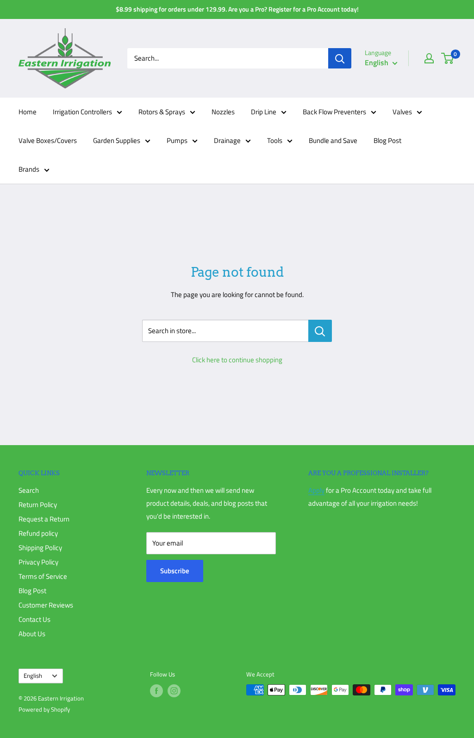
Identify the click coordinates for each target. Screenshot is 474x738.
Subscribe (174, 570)
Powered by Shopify (44, 709)
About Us (32, 633)
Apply (316, 490)
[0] (448, 58)
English (33, 675)
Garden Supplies (116, 140)
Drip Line (263, 111)
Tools (274, 140)
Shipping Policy (40, 547)
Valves (402, 111)
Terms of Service (43, 576)
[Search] (339, 58)
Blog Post (387, 140)
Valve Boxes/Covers (48, 140)
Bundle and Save (333, 140)
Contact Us (34, 619)
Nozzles (223, 111)
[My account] (429, 58)
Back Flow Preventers (334, 111)
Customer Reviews (46, 605)
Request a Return (44, 519)
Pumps (177, 140)
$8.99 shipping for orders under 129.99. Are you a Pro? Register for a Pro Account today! (237, 9)
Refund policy (38, 533)
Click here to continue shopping (237, 359)
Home (28, 111)
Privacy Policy (38, 562)
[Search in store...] (320, 331)
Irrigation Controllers (82, 111)
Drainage (227, 140)
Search (29, 490)
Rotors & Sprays (161, 111)
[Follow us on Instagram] (174, 690)
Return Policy (38, 504)
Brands (29, 169)
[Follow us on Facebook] (156, 690)
